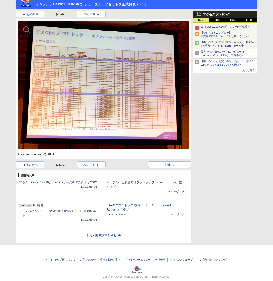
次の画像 (89, 14)
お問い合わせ (88, 259)
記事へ (169, 165)
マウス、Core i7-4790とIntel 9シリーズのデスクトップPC (58, 182)
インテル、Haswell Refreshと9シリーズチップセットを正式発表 (86, 4)
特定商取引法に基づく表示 (212, 259)
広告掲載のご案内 (110, 259)
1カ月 (249, 20)
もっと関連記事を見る (101, 235)
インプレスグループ (181, 259)
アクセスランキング (216, 14)
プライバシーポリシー (138, 259)
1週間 (233, 20)
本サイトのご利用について (60, 259)
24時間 (217, 20)
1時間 (201, 20)
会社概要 (160, 259)
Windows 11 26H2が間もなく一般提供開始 (225, 26)
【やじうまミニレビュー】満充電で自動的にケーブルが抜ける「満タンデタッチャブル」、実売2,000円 (227, 36)
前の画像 (32, 14)
